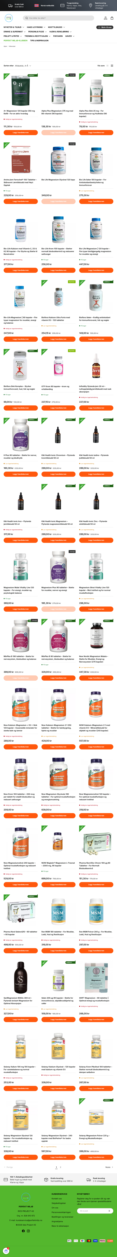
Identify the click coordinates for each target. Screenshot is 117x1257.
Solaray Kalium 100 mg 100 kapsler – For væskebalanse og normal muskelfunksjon (20, 1069)
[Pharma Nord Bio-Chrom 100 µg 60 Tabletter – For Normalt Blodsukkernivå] (96, 843)
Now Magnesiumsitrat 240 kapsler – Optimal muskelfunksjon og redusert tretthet (20, 866)
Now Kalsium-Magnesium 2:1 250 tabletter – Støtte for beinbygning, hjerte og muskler (56, 728)
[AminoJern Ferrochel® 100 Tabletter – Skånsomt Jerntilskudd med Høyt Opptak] (21, 159)
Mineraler (12, 46)
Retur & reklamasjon (60, 1226)
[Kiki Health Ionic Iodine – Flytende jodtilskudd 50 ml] (96, 435)
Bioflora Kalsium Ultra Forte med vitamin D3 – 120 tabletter (55, 318)
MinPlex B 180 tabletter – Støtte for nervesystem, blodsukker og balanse (20, 657)
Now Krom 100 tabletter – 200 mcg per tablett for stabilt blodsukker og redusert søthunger (19, 797)
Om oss (55, 1208)
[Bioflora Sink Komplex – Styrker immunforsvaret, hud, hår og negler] (21, 366)
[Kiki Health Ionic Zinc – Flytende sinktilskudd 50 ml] (96, 501)
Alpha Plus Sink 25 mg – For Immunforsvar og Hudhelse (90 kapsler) (93, 113)
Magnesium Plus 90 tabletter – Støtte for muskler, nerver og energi (57, 588)
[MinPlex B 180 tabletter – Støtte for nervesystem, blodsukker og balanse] (21, 636)
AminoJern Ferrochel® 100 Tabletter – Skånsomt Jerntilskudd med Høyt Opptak (20, 182)
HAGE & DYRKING (35, 27)
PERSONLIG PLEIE (36, 31)
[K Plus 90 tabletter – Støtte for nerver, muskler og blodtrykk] (21, 435)
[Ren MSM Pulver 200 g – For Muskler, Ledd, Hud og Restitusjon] (96, 911)
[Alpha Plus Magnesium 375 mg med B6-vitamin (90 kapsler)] (58, 91)
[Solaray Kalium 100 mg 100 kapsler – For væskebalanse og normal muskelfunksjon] (21, 1046)
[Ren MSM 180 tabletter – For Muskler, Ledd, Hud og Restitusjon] (58, 911)
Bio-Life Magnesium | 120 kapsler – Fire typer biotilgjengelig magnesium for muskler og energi (95, 251)
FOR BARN (58, 36)
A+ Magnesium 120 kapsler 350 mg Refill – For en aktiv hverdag (19, 112)
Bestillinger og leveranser (62, 1217)
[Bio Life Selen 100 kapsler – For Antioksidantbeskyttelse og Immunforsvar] (96, 159)
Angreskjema (57, 1221)
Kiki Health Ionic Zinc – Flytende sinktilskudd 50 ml (93, 522)
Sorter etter (9, 65)
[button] (111, 18)
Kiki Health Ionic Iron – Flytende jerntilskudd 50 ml (17, 522)
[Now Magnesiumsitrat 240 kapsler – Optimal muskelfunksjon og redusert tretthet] (21, 843)
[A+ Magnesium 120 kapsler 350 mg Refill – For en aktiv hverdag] (21, 91)
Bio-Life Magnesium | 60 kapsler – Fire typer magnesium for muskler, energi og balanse (20, 320)
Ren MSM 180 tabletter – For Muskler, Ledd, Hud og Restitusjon (57, 933)
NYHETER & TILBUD (12, 27)
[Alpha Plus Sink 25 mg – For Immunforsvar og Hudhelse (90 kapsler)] (96, 91)
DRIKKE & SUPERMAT (13, 31)
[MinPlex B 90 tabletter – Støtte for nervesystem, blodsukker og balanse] (58, 636)
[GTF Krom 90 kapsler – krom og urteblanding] (58, 366)
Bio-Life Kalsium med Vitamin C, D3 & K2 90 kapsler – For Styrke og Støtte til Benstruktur (20, 251)
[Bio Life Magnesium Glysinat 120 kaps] (58, 159)
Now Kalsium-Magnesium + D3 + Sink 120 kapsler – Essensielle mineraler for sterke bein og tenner (20, 728)
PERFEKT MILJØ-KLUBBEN (15, 40)
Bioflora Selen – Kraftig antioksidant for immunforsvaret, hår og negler (94, 318)
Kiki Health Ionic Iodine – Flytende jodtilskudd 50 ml (94, 456)
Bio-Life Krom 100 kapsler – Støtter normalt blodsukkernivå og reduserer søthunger (57, 251)
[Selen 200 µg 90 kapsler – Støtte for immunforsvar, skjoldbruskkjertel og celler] (58, 978)
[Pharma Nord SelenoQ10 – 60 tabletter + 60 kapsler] (21, 911)
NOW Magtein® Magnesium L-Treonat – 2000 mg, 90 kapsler (58, 864)
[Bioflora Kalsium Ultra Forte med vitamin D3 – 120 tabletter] (58, 297)
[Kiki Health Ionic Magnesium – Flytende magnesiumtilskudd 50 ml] (58, 501)
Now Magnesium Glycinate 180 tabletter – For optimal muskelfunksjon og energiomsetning (58, 797)
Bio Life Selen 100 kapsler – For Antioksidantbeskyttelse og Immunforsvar (92, 182)
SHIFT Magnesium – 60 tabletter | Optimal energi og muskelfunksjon (94, 999)
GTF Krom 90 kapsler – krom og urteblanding (55, 387)
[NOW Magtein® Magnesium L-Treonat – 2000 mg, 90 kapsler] (58, 843)
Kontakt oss (57, 1198)
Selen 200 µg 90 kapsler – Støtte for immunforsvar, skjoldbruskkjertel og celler (57, 1001)
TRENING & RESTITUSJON (36, 36)
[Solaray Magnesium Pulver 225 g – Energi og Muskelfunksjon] (96, 1115)
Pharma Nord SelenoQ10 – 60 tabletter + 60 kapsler (20, 933)
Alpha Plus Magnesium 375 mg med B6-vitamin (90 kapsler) (57, 112)
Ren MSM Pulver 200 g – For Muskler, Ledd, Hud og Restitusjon (95, 933)
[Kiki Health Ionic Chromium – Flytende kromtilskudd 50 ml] (58, 435)
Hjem (5, 46)
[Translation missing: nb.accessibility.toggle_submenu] (23, 27)
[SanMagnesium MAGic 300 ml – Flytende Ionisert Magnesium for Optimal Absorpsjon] (21, 978)
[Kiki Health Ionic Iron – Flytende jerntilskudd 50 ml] (21, 501)
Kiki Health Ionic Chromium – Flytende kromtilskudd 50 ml (58, 456)
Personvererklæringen (61, 1212)
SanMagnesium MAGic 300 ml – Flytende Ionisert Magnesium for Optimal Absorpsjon (18, 1001)
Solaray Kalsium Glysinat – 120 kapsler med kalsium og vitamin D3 (58, 1068)
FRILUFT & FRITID (11, 36)
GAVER (68, 36)
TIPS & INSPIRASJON (39, 40)
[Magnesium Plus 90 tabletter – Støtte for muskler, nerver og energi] (58, 567)
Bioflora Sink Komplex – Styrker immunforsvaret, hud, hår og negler (19, 387)
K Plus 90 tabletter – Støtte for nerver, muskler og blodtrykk (20, 456)
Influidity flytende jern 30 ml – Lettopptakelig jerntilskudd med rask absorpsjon (95, 389)
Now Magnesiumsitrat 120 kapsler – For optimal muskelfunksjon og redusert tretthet (95, 797)
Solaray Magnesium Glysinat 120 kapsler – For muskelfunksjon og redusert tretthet (18, 1138)
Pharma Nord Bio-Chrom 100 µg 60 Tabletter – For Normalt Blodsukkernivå (94, 866)
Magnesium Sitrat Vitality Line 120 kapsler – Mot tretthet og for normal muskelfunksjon (94, 590)
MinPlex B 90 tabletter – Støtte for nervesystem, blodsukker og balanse (57, 657)
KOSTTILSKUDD (55, 27)
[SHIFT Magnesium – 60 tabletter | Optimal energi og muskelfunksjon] (96, 978)
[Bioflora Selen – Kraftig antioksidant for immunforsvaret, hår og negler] (96, 297)
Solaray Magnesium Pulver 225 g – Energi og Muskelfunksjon (94, 1136)
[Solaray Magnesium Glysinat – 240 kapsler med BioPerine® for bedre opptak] (58, 1115)
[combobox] (58, 18)
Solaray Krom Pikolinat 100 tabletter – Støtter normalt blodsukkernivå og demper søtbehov (95, 1069)
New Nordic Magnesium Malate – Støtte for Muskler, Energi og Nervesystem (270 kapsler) (93, 659)
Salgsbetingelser (59, 1203)
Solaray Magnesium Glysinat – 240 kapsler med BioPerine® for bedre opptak (56, 1138)
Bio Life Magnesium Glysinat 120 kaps (58, 180)
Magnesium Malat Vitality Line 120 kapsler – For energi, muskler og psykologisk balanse (19, 590)
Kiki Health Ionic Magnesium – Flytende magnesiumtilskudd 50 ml (57, 522)
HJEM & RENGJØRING (59, 31)
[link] (29, 1167)
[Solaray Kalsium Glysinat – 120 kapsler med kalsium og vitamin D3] (58, 1046)
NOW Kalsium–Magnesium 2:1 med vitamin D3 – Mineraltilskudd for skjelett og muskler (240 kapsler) (94, 728)
